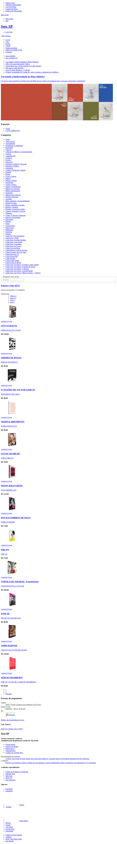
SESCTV (8, 778)
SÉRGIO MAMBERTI (12, 677)
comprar (4, 321)
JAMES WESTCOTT (9, 426)
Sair (6, 21)
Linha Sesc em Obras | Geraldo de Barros (20, 267)
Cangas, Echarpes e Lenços (15, 211)
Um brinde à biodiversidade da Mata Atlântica (22, 62)
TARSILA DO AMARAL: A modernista (20, 581)
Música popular (11, 180)
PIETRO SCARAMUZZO (11, 618)
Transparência (10, 751)
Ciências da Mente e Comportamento (18, 152)
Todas (7, 139)
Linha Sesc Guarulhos (13, 244)
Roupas (8, 234)
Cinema (8, 154)
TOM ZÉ (5, 613)
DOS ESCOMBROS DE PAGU (16, 518)
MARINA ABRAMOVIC (13, 422)
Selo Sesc (8, 776)
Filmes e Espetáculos (13, 187)
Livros (7, 40)
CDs (7, 42)
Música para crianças (13, 195)
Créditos (8, 837)
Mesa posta (9, 228)
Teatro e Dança (10, 185)
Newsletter (9, 831)
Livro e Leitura (10, 176)
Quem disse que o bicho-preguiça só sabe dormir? (23, 66)
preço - (12, 302)
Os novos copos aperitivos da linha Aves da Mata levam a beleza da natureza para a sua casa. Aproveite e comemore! (43, 81)
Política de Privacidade (13, 11)
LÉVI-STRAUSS (9, 326)
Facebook (9, 789)
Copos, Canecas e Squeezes (15, 215)
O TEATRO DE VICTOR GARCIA (18, 390)
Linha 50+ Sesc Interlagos (14, 236)
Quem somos (10, 744)
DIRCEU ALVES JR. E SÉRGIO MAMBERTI (18, 682)
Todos (7, 129)
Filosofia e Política (12, 166)
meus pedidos (10, 56)
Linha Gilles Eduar (12, 261)
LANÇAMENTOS (12, 131)
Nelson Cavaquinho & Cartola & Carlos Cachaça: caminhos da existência (31, 72)
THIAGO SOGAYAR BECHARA (14, 650)
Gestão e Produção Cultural (15, 170)
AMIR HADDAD (9, 645)
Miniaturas (9, 230)
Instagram (9, 791)
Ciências (8, 150)
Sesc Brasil (9, 841)
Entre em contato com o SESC (12, 729)
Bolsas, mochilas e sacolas (14, 205)
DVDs (7, 44)
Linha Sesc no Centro (13, 246)
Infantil (8, 222)
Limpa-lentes (10, 226)
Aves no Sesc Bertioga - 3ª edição (17, 70)
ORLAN (5, 549)
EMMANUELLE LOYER (11, 330)
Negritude (9, 193)
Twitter (21, 805)
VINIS (7, 46)
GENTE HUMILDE (10, 454)
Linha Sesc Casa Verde (13, 242)
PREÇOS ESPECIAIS (13, 50)
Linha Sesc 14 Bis (12, 238)
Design (8, 160)
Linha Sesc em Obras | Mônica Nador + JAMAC (23, 273)
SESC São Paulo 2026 (13, 839)
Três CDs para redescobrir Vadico (17, 64)
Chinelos (8, 213)
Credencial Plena (11, 9)
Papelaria (8, 232)
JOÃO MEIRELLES (8, 490)
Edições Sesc (10, 774)
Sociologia (9, 183)
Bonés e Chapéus (11, 207)
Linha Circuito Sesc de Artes (15, 252)
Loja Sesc (9, 32)
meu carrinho (11, 58)
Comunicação (10, 156)
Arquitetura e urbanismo (14, 146)
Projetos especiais (11, 197)
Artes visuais (10, 141)
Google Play (10, 829)
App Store (9, 827)
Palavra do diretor (11, 747)
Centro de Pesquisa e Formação (16, 772)
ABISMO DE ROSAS (11, 358)
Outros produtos (11, 48)
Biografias (9, 148)
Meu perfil (9, 19)
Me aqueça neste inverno (14, 68)
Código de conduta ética (14, 753)
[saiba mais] (12, 317)
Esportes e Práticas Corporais (16, 164)
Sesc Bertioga (10, 780)
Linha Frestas (10, 258)
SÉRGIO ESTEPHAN (9, 362)
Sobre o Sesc (10, 3)
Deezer (8, 823)
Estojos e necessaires (12, 217)
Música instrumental (12, 191)
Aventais (8, 199)
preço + (13, 300)
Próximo (8, 694)
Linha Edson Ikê (11, 256)
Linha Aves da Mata (12, 248)
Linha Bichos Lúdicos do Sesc (16, 250)
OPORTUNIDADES (13, 5)
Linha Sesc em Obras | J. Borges (17, 269)
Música (8, 178)
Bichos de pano (11, 203)
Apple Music (23, 821)
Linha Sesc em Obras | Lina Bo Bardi (19, 271)
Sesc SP (7, 26)
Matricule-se (9, 749)
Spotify (8, 825)
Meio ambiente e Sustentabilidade (17, 201)
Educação (9, 162)
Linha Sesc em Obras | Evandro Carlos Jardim (22, 265)
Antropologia (10, 144)
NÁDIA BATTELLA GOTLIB (12, 586)
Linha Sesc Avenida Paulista (15, 240)
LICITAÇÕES (10, 7)
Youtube (8, 807)
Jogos (7, 224)
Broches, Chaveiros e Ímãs (15, 209)
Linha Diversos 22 (12, 254)
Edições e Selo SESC (10, 285)
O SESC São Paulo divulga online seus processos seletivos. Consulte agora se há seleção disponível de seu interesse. (47, 759)
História (8, 172)
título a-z (13, 296)
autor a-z (13, 298)
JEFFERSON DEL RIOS (10, 394)
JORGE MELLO (7, 458)
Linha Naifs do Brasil (13, 263)
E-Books (8, 52)
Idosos (7, 174)
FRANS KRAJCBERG (12, 486)
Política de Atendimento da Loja (12, 720)
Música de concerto (12, 189)
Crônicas (8, 158)
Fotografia (9, 168)
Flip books (9, 219)
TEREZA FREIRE (8, 522)
